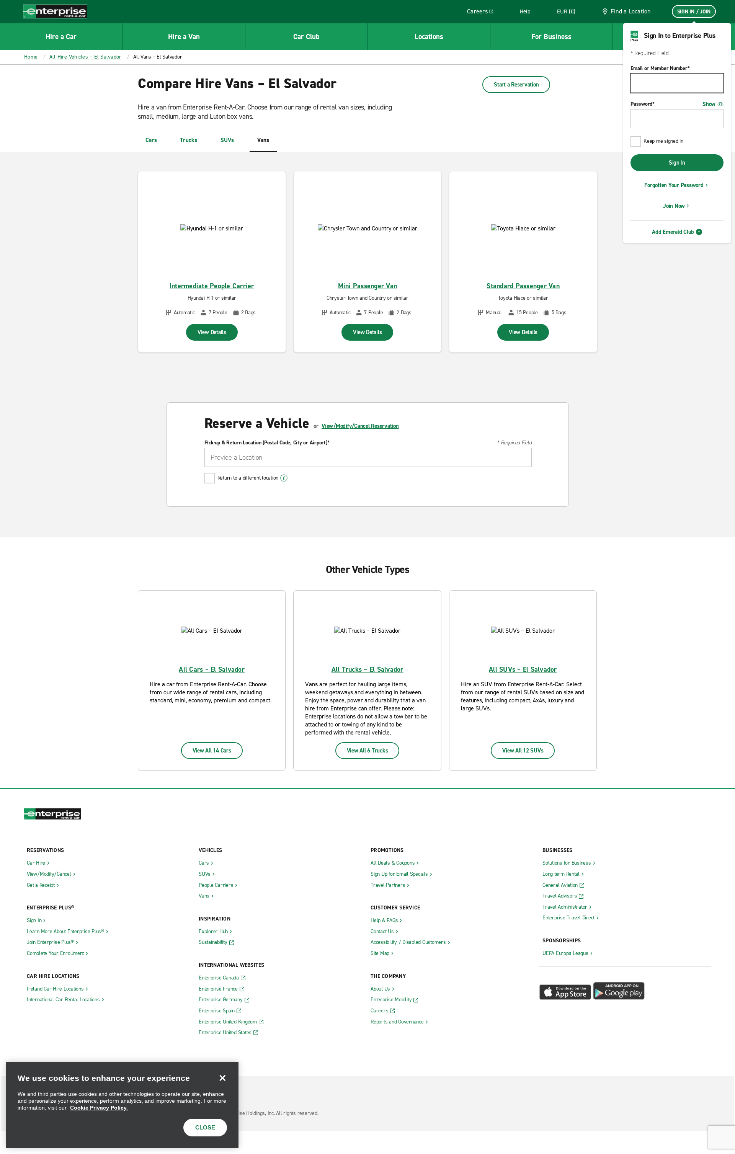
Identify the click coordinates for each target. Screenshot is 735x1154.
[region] (122, 1105)
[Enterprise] (55, 11)
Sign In (677, 162)
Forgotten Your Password (673, 185)
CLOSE (205, 1127)
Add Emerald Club (673, 232)
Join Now (674, 206)
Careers (483, 12)
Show (708, 104)
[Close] (222, 1077)
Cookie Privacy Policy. (99, 1108)
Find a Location (631, 11)
